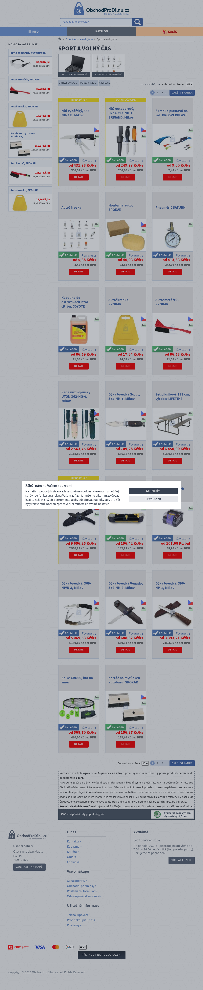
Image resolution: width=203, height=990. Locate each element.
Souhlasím (153, 491)
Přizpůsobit (153, 499)
